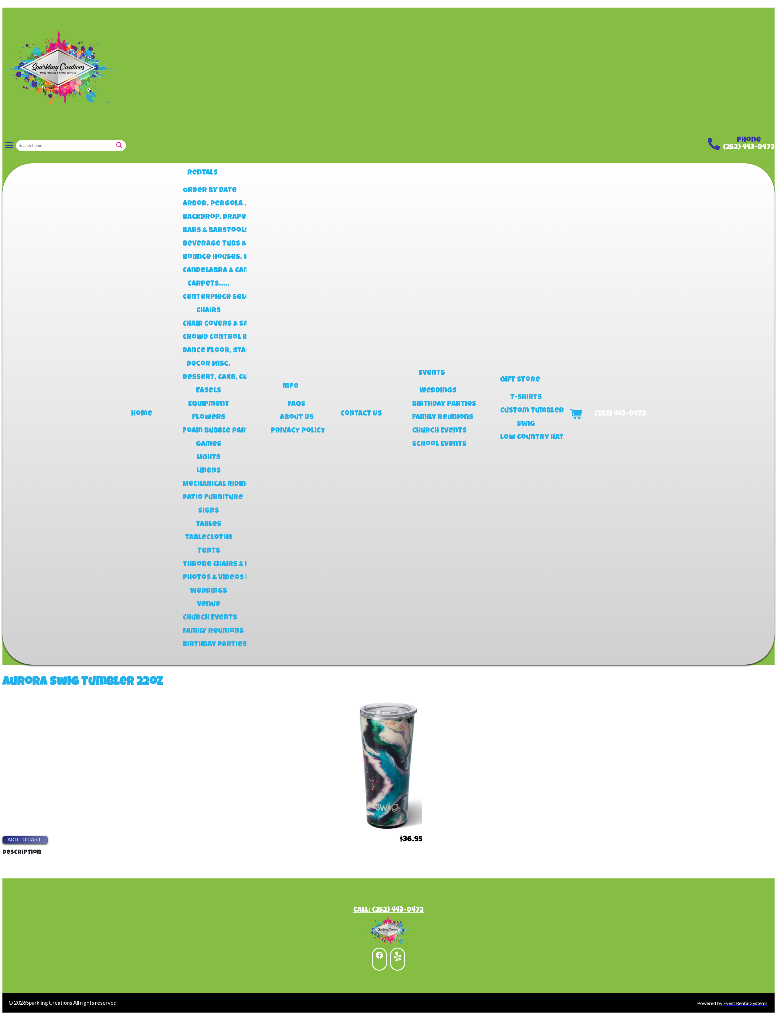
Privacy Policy (296, 431)
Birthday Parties (208, 644)
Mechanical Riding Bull (208, 484)
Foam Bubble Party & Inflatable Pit (208, 431)
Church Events (208, 618)
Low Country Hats (526, 437)
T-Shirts (526, 397)
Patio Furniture (208, 497)
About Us (297, 417)
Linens (208, 471)
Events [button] (432, 373)
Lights (208, 457)
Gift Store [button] (520, 380)
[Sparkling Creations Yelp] (397, 959)
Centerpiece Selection (208, 297)
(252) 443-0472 (749, 147)
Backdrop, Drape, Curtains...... (208, 217)
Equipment (208, 404)
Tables (208, 524)
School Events (438, 444)
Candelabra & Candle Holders (208, 270)
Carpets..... (208, 284)
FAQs (296, 404)
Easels (208, 391)
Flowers (208, 417)
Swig (526, 424)
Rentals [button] (202, 173)
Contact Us (361, 414)
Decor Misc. (208, 364)
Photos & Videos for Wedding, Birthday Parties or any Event (208, 578)
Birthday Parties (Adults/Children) (438, 404)
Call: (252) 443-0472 (388, 910)
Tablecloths (208, 537)
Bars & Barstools (208, 230)
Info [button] (291, 386)
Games (208, 444)
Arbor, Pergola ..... (208, 204)
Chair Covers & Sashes (208, 324)
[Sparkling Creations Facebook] (379, 959)
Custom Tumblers (526, 411)
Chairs (208, 310)
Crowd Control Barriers (208, 337)
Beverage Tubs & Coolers (208, 244)
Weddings (208, 591)
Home (141, 414)
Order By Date (208, 190)
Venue (208, 604)
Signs (208, 511)
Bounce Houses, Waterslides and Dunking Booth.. (208, 257)
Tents (208, 551)
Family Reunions (208, 631)
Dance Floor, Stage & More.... (208, 351)
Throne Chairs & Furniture (208, 564)
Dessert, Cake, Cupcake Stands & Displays (208, 377)
